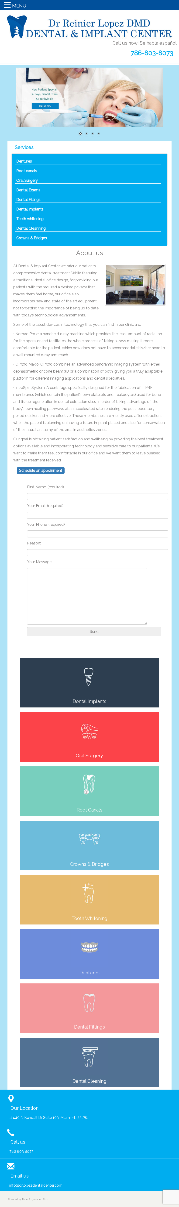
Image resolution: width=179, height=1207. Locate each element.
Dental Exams (28, 190)
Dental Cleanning (31, 228)
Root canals (26, 171)
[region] (89, 104)
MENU (19, 6)
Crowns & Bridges (31, 238)
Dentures (24, 161)
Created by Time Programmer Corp (28, 1199)
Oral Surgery (27, 180)
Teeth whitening (30, 219)
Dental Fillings (28, 199)
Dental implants (30, 209)
